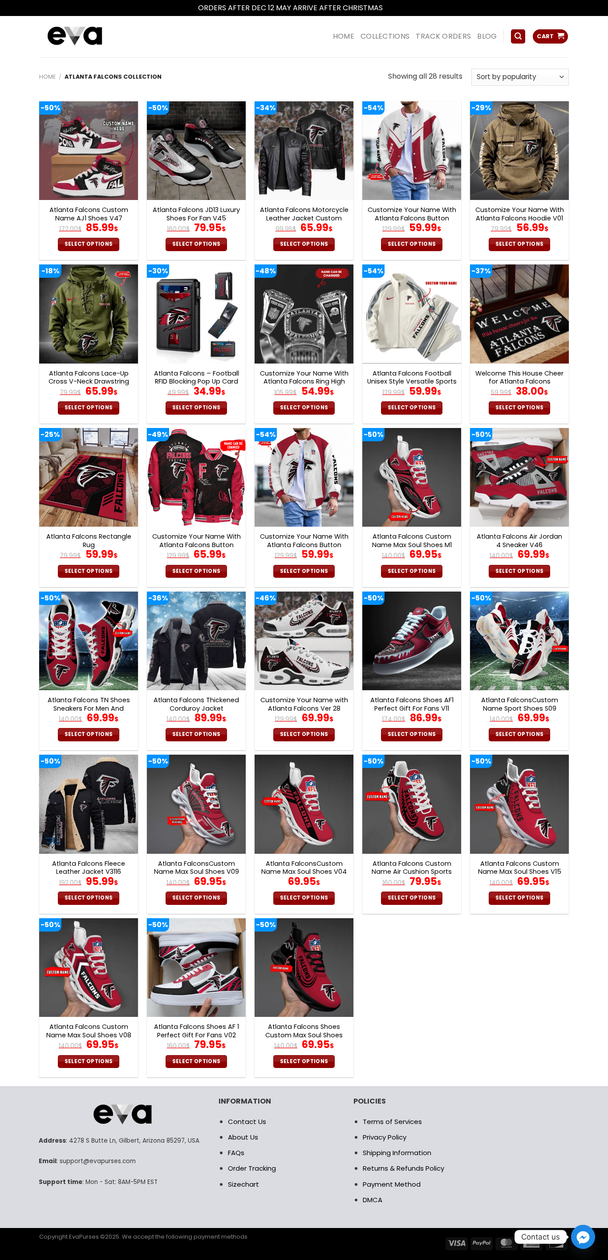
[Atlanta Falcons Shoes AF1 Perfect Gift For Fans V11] (411, 641)
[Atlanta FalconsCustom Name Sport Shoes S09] (519, 641)
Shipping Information (397, 1152)
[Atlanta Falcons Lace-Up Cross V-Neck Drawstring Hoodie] (88, 313)
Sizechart (243, 1184)
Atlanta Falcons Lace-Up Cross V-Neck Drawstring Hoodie (89, 381)
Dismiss (397, 8)
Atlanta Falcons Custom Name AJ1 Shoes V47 (88, 214)
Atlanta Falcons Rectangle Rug (88, 540)
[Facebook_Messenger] (583, 1237)
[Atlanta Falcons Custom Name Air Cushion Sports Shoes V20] (411, 804)
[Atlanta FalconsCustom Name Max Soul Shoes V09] (196, 804)
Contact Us (247, 1121)
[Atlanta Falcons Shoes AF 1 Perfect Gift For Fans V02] (196, 967)
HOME (343, 36)
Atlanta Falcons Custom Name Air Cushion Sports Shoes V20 (412, 872)
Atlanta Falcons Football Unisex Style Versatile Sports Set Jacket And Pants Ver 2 (412, 381)
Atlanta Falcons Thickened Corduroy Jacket (196, 704)
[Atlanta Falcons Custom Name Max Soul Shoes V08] (88, 967)
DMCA (372, 1199)
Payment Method (392, 1184)
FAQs (236, 1152)
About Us (243, 1137)
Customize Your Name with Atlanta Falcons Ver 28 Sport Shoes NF (304, 708)
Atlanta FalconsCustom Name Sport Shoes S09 (519, 704)
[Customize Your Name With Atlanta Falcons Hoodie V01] (519, 150)
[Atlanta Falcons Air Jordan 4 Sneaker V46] (519, 477)
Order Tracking (252, 1168)
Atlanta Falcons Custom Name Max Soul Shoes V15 (519, 868)
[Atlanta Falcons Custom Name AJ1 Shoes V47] (88, 150)
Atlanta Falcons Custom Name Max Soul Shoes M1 (412, 540)
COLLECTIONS (385, 36)
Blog (487, 36)
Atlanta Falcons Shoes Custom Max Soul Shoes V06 (304, 1035)
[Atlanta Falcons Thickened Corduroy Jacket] (196, 641)
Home (47, 76)
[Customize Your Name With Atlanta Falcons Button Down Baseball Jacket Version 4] (196, 477)
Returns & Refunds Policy (403, 1168)
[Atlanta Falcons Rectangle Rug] (88, 477)
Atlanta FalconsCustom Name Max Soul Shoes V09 (196, 868)
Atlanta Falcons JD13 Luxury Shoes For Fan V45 (196, 214)
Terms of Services (392, 1121)
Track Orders (443, 36)
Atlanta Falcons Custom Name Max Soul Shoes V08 (88, 1031)
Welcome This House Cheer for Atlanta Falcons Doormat (519, 381)
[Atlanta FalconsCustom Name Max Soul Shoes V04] (304, 804)
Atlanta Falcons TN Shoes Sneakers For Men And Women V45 (89, 708)
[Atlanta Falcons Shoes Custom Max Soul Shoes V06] (304, 967)
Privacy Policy (384, 1137)
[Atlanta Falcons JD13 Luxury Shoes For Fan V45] (196, 150)
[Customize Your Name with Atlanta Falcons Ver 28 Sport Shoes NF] (304, 641)
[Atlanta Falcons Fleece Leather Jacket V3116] (88, 804)
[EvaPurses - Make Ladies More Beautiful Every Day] (97, 36)
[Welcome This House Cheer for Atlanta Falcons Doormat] (519, 313)
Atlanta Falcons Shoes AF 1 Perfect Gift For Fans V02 (196, 1031)
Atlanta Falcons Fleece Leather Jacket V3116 (88, 868)
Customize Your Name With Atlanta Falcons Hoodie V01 (519, 214)
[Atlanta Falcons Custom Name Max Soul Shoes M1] (411, 477)
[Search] (518, 36)
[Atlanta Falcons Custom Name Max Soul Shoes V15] (519, 804)
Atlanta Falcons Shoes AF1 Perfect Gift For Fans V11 (412, 704)
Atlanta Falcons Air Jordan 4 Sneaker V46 (519, 540)
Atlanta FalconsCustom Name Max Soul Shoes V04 (304, 868)
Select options (89, 244)
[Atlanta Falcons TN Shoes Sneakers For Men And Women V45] (88, 641)
